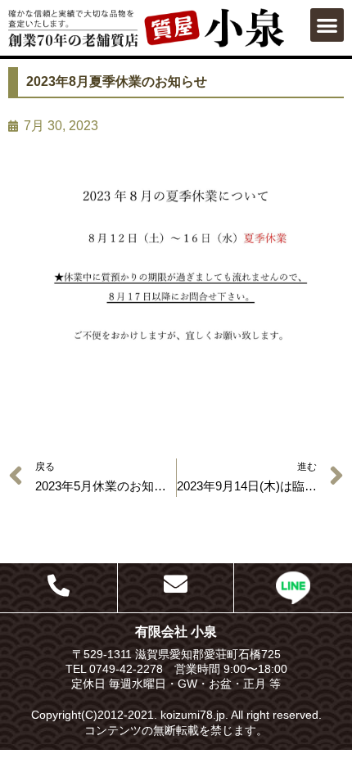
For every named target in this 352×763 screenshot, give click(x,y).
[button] (327, 25)
